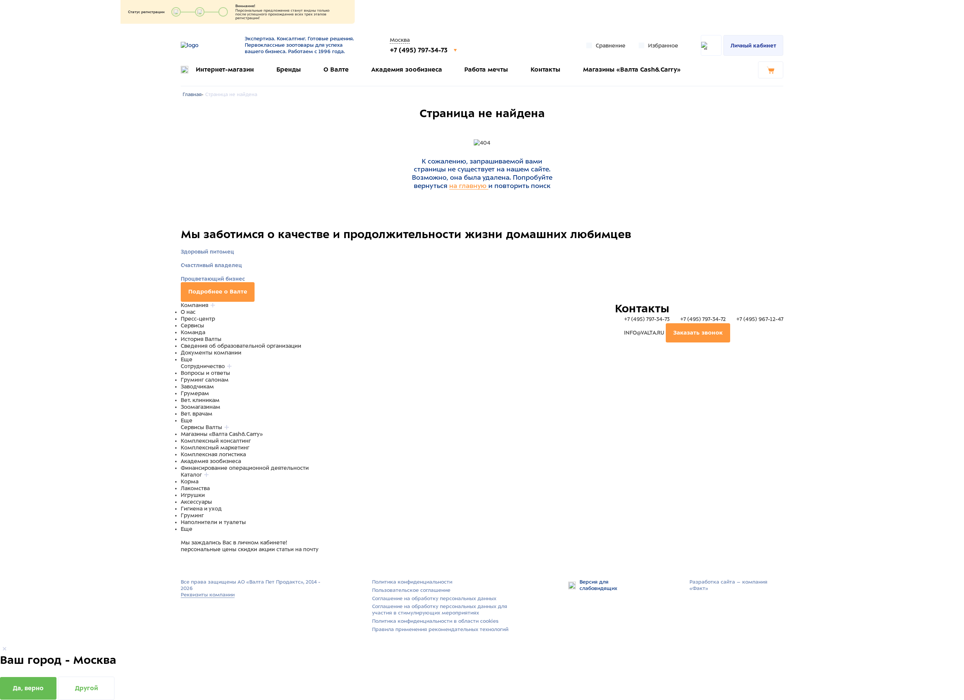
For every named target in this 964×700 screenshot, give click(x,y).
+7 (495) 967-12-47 (759, 319)
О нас (188, 312)
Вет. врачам (196, 414)
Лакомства (195, 488)
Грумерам (195, 393)
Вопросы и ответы (205, 373)
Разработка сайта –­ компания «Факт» (728, 585)
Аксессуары (196, 502)
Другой (86, 688)
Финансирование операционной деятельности (245, 468)
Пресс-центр (198, 319)
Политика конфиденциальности (412, 582)
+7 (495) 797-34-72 (703, 319)
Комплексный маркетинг (215, 448)
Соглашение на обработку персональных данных (434, 598)
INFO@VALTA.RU (644, 333)
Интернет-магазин (225, 69)
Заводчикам (197, 387)
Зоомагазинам (200, 407)
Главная (192, 94)
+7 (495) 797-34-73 (419, 50)
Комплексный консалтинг (216, 441)
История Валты (201, 339)
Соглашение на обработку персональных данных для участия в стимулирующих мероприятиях (439, 610)
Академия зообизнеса (406, 69)
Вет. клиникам (200, 400)
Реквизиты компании (208, 595)
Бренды (288, 69)
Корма (189, 481)
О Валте (336, 69)
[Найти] (711, 45)
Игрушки (193, 495)
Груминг (192, 515)
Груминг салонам (205, 380)
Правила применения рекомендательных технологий (440, 629)
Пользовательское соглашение (411, 590)
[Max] (194, 564)
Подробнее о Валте (217, 292)
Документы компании (211, 353)
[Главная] (208, 45)
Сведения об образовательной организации (241, 346)
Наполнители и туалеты (213, 522)
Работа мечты (486, 69)
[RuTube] (185, 564)
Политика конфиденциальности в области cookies (435, 621)
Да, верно (28, 688)
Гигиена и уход (201, 509)
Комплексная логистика (213, 454)
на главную (468, 185)
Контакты (545, 69)
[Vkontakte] (202, 564)
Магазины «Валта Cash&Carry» (632, 69)
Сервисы (192, 325)
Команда (193, 332)
